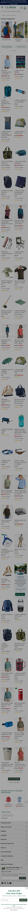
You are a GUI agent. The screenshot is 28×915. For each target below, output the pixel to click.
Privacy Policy (13, 909)
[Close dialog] (26, 888)
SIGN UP (23, 900)
